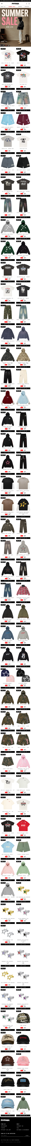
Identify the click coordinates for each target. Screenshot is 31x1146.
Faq (18, 1127)
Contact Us (20, 1126)
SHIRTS (20, 6)
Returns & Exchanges (23, 1129)
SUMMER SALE (12, 6)
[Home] (15, 1120)
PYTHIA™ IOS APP (6, 1129)
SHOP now (4, 41)
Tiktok (3, 1127)
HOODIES (27, 6)
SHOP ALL (3, 6)
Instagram (4, 1126)
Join (26, 1135)
